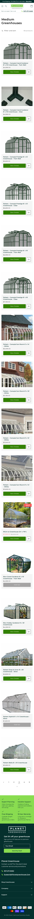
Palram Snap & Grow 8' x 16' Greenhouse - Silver (13, 670)
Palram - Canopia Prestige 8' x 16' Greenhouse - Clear (15, 298)
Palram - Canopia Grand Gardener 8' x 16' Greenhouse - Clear (15, 111)
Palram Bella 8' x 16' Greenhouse (15, 763)
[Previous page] (4, 782)
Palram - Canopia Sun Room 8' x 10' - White (16, 392)
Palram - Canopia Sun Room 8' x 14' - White (16, 486)
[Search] (6, 6)
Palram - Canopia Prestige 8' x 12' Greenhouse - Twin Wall (15, 158)
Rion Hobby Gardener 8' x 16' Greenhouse (14, 624)
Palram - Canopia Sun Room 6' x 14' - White (16, 345)
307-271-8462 (28, 11)
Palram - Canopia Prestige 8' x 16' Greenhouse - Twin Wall (15, 251)
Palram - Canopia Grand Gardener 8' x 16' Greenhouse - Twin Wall (15, 64)
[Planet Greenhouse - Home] (17, 6)
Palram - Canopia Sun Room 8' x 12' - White (16, 439)
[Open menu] (2, 6)
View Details (14, 72)
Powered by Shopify (24, 915)
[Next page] (17, 786)
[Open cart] (31, 6)
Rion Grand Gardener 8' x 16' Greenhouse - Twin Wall (13, 577)
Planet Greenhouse (14, 915)
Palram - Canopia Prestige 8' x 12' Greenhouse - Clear (15, 204)
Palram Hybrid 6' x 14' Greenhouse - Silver (16, 717)
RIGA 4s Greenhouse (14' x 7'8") (14, 532)
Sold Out (17, 585)
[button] (8, 30)
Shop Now (29, 1)
